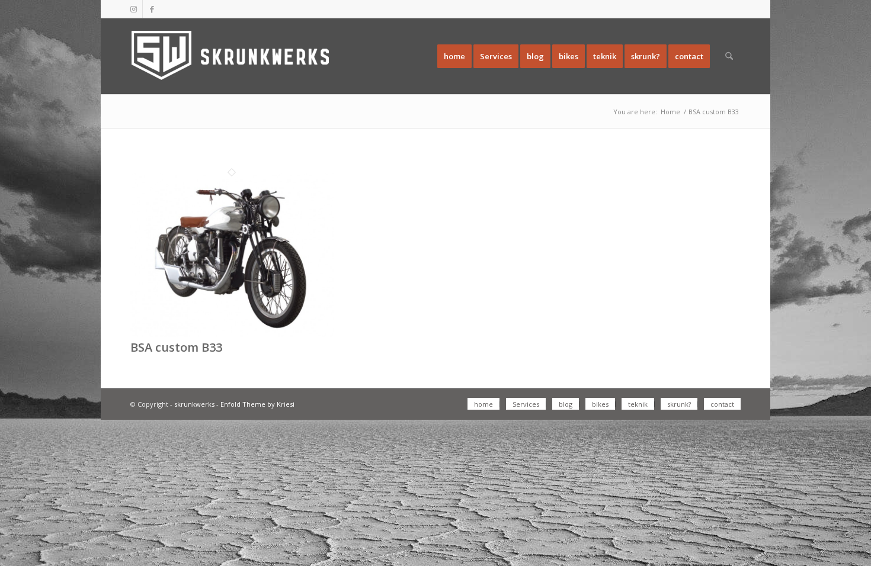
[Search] (729, 56)
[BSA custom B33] (232, 334)
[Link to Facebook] (152, 9)
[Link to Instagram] (133, 9)
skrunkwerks (194, 404)
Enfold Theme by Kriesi (257, 404)
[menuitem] (454, 56)
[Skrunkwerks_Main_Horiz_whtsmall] (234, 56)
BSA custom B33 (176, 347)
